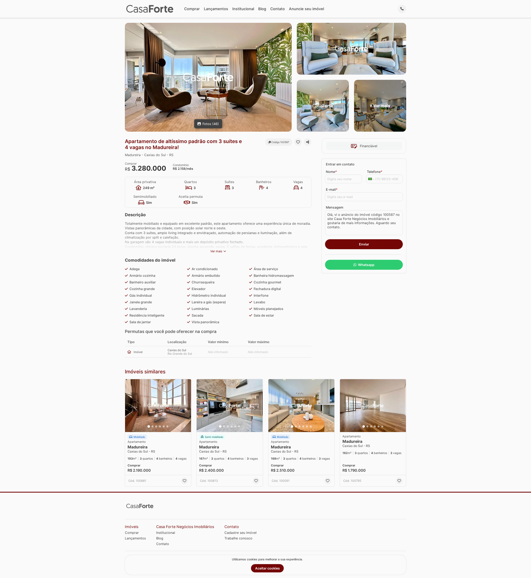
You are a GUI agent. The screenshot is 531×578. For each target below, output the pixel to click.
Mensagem (334, 207)
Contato (277, 9)
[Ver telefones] (402, 9)
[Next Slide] (186, 405)
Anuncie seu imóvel (306, 9)
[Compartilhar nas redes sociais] (307, 142)
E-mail (331, 189)
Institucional (243, 9)
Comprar (192, 9)
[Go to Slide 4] (160, 426)
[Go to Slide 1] (148, 426)
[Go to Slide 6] (167, 426)
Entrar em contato (340, 164)
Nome (331, 172)
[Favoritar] (298, 142)
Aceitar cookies (267, 568)
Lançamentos (216, 9)
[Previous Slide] (129, 405)
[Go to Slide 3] (156, 426)
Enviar (364, 244)
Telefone (374, 172)
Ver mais (216, 251)
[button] (158, 405)
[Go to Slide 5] (164, 426)
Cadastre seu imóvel (240, 533)
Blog (262, 9)
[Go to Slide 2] (152, 426)
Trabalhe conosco (238, 538)
